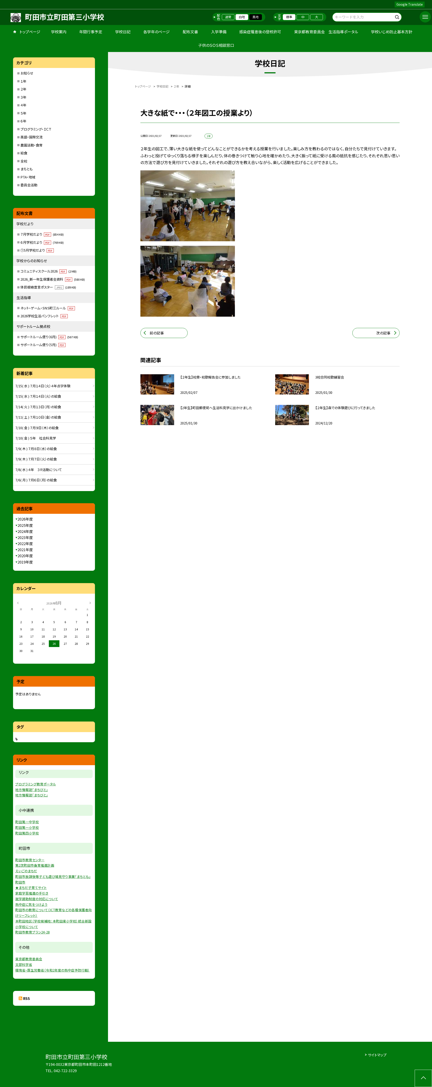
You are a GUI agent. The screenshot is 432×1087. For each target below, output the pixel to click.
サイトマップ (377, 1055)
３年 (23, 97)
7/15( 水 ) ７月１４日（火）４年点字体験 (42, 385)
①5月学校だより (36, 250)
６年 (23, 121)
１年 (23, 81)
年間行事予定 (90, 31)
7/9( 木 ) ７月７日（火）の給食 (36, 459)
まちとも (26, 169)
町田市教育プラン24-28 (32, 932)
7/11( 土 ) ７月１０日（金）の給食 (38, 417)
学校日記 (122, 31)
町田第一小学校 (27, 827)
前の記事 (157, 333)
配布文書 (190, 31)
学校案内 (58, 31)
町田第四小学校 (27, 833)
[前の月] (17, 602)
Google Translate (409, 4)
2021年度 (25, 549)
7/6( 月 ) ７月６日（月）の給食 (36, 480)
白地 (242, 17)
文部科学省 (23, 964)
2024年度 (25, 531)
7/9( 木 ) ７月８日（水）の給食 (36, 448)
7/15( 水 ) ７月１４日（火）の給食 (38, 396)
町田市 (20, 882)
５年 (23, 113)
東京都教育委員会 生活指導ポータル (326, 31)
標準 (289, 17)
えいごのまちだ (26, 870)
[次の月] (90, 602)
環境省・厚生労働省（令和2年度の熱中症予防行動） (52, 970)
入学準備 (218, 31)
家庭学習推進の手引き (31, 893)
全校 (23, 161)
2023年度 (25, 537)
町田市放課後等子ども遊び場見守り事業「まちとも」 (53, 876)
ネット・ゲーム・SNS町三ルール (47, 308)
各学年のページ (156, 31)
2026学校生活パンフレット (43, 315)
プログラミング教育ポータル (35, 784)
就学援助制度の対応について (36, 898)
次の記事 (383, 333)
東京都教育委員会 (28, 958)
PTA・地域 (27, 177)
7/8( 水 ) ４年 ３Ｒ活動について (38, 469)
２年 (23, 89)
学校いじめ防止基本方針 (391, 31)
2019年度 (25, 562)
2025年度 (25, 525)
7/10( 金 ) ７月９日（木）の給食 (36, 427)
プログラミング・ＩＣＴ (35, 129)
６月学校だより (42, 242)
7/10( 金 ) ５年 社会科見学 (35, 438)
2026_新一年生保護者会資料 (52, 279)
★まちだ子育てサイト (31, 887)
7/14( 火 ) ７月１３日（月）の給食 (38, 406)
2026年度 (25, 519)
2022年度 (25, 543)
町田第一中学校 (27, 821)
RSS (26, 998)
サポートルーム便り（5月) (42, 344)
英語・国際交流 (31, 137)
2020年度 (25, 555)
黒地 (255, 17)
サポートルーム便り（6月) (49, 336)
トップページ (30, 31)
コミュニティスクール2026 (48, 271)
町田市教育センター (30, 859)
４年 (23, 105)
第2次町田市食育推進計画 (34, 865)
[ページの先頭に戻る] (423, 1078)
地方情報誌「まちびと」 (31, 789)
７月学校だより (42, 234)
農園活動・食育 (31, 145)
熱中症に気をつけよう (31, 904)
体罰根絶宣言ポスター (48, 287)
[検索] (398, 16)
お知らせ (26, 73)
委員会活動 (28, 185)
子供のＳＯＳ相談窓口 (216, 45)
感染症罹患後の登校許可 (260, 31)
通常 (228, 17)
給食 (23, 153)
